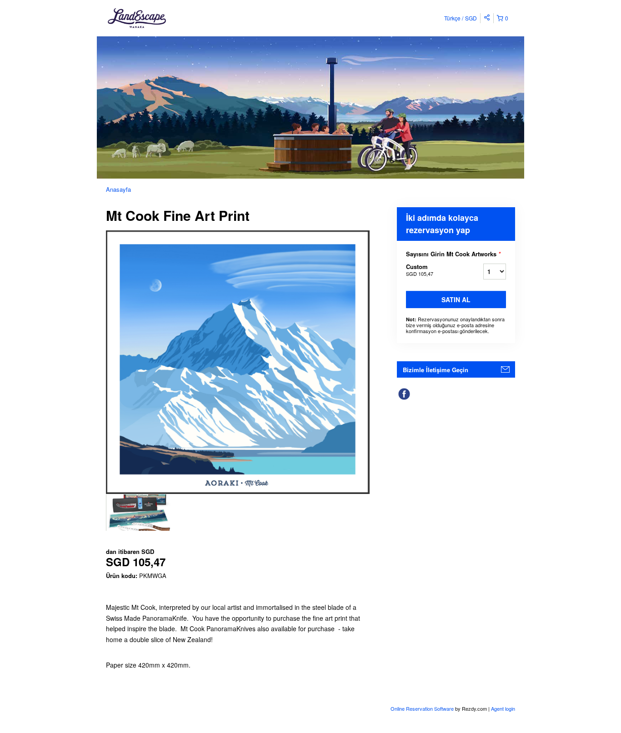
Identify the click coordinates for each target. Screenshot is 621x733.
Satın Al (456, 299)
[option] (139, 512)
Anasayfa (118, 189)
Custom (419, 269)
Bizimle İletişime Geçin (435, 369)
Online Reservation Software (422, 708)
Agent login (503, 708)
